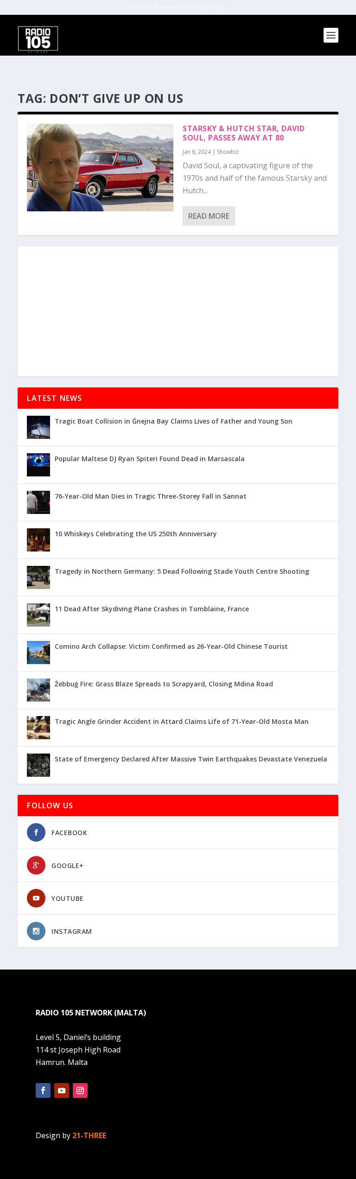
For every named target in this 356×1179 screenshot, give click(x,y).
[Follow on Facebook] (43, 1090)
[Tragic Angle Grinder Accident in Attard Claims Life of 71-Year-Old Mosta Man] (38, 727)
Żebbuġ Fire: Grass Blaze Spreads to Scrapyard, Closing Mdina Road (164, 683)
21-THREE (89, 1135)
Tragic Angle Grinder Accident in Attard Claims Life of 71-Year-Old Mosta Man (182, 721)
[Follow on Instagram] (80, 1090)
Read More (208, 216)
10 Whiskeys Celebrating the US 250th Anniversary (136, 533)
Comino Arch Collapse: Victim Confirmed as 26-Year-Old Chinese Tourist (171, 646)
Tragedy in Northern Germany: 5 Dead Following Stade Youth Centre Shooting (182, 571)
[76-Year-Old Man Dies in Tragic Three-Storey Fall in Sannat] (38, 502)
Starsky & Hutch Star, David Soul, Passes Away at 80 (244, 133)
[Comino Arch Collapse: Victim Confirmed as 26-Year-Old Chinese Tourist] (38, 652)
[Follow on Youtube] (61, 1090)
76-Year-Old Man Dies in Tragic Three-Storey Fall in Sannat (151, 496)
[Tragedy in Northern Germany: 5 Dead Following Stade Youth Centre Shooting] (38, 577)
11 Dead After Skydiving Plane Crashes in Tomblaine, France (152, 608)
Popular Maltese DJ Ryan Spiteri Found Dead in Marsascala (150, 458)
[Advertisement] (178, 311)
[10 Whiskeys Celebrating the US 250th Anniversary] (38, 539)
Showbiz (228, 152)
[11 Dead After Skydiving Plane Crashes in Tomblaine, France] (38, 615)
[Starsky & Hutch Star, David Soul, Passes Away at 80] (100, 167)
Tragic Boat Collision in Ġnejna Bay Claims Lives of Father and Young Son (173, 421)
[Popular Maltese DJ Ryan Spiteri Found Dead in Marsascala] (38, 464)
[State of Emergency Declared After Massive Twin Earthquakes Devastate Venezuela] (38, 765)
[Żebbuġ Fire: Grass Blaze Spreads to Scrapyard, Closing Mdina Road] (38, 690)
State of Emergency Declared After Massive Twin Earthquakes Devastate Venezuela (191, 758)
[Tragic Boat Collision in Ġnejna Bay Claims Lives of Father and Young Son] (38, 427)
